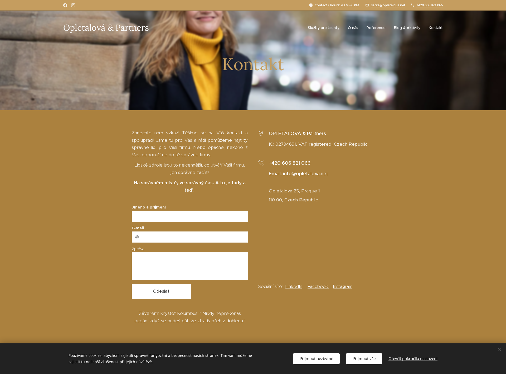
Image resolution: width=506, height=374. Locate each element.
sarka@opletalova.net (388, 5)
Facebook (318, 286)
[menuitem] (325, 27)
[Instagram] (73, 5)
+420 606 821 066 (429, 5)
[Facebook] (65, 5)
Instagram (342, 286)
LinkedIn (293, 286)
